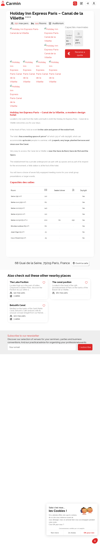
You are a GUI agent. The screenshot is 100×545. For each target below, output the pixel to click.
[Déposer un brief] (81, 3)
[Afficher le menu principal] (87, 3)
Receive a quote (80, 53)
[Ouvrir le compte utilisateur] (94, 3)
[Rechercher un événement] (75, 3)
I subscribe (85, 347)
